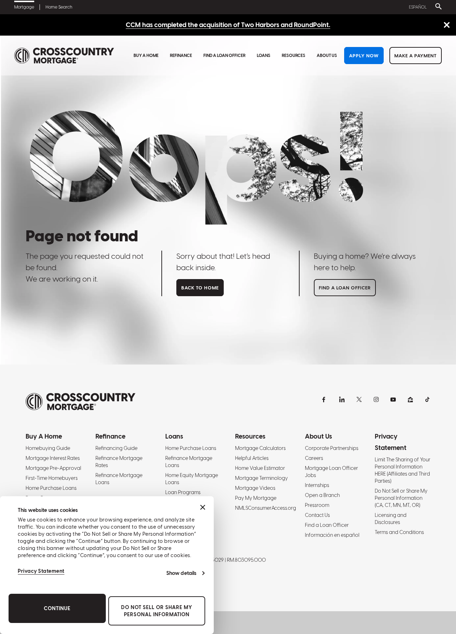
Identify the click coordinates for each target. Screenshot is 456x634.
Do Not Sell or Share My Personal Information (156, 610)
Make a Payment (415, 55)
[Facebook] (325, 399)
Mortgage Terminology (261, 478)
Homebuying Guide (48, 448)
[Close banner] (202, 507)
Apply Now (364, 55)
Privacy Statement (41, 571)
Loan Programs (183, 492)
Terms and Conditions (399, 532)
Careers (314, 458)
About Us (327, 55)
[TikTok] (427, 399)
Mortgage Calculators (260, 448)
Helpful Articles (252, 458)
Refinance (181, 55)
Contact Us (317, 515)
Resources (293, 55)
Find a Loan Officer (224, 55)
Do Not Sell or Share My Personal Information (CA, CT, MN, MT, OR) (401, 498)
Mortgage (24, 7)
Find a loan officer (345, 287)
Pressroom (317, 505)
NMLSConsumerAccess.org (265, 508)
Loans (263, 55)
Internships (317, 485)
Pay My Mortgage (255, 498)
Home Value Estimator (260, 468)
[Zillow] (410, 399)
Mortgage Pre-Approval (53, 468)
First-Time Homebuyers (52, 478)
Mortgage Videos (255, 488)
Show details (181, 573)
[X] (359, 399)
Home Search (59, 7)
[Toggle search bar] (437, 7)
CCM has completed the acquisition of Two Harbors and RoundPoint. (228, 24)
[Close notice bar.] (446, 25)
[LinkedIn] (342, 399)
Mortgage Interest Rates (53, 458)
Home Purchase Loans (51, 488)
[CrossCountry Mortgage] (64, 56)
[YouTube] (393, 399)
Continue (57, 608)
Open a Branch (322, 495)
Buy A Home (146, 55)
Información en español (332, 535)
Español (418, 7)
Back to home (200, 287)
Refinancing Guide (116, 448)
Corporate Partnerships (331, 448)
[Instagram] (376, 399)
